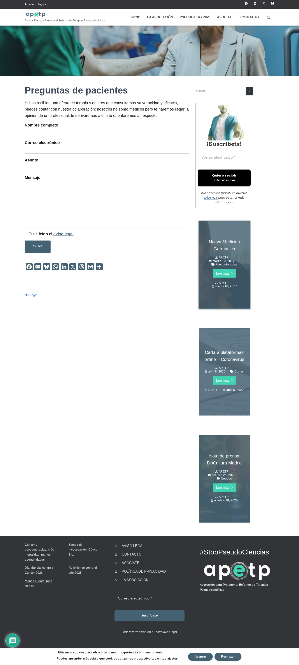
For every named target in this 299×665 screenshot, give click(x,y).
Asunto (31, 160)
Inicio (135, 17)
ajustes (172, 659)
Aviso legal (133, 546)
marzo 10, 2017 (223, 261)
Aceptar (200, 657)
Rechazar (228, 657)
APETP (224, 257)
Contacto (249, 17)
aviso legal (63, 234)
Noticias (226, 478)
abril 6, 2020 (216, 371)
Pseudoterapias (195, 17)
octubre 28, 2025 (223, 475)
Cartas (239, 371)
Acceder (30, 4)
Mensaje (32, 177)
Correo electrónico (42, 142)
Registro (42, 4)
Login (33, 295)
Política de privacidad (144, 571)
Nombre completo (41, 125)
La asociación (160, 17)
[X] (264, 3)
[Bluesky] (272, 3)
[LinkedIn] (255, 3)
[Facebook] (246, 3)
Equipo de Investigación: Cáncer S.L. (83, 549)
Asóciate (225, 17)
